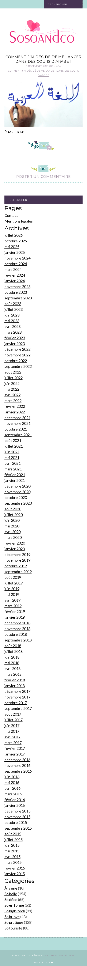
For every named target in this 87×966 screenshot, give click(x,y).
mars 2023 (13, 332)
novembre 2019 (17, 560)
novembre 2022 (17, 355)
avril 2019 (12, 600)
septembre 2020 (18, 503)
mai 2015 (11, 851)
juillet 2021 (13, 446)
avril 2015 (12, 856)
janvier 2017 (14, 754)
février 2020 (14, 543)
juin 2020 (11, 520)
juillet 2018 (13, 651)
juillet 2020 (13, 514)
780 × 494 (55, 66)
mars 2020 (13, 537)
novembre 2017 (17, 697)
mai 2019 (11, 594)
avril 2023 (12, 326)
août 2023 (12, 303)
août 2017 (12, 714)
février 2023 (14, 338)
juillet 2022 (13, 377)
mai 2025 (11, 246)
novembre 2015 (17, 816)
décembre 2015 (17, 811)
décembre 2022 (17, 349)
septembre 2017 (18, 708)
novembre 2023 (17, 286)
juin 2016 (11, 776)
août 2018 (12, 645)
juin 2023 (11, 315)
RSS (46, 955)
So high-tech (14, 911)
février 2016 (14, 799)
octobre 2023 (15, 292)
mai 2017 (11, 731)
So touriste (13, 928)
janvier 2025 (14, 252)
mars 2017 (13, 742)
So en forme (14, 905)
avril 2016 (12, 788)
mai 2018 (11, 662)
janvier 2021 (14, 480)
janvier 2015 (14, 873)
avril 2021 (12, 463)
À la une (10, 888)
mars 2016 (13, 794)
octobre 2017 (15, 702)
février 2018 (14, 680)
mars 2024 (13, 269)
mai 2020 (11, 526)
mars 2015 (13, 862)
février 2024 (14, 275)
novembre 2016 (17, 765)
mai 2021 (11, 457)
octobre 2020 (15, 497)
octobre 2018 (15, 634)
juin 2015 (11, 845)
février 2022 (14, 406)
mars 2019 (13, 605)
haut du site (42, 962)
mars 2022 (13, 400)
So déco (10, 899)
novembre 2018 (17, 628)
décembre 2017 (17, 691)
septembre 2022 (18, 366)
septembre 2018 (18, 640)
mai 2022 (11, 389)
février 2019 (14, 611)
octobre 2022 (15, 360)
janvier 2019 (14, 617)
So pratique (13, 922)
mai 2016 (11, 782)
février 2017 (14, 748)
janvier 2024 (14, 281)
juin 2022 (11, 383)
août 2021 (12, 440)
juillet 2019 (13, 583)
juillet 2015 (13, 839)
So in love (12, 916)
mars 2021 (13, 469)
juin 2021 (11, 452)
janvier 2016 (14, 805)
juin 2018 (11, 657)
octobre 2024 (15, 263)
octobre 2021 (15, 429)
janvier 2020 (14, 548)
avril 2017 (12, 737)
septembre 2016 (18, 771)
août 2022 (12, 372)
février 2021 (14, 474)
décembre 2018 (17, 623)
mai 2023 (11, 320)
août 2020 (12, 509)
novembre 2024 (17, 258)
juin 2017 (11, 725)
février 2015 (14, 868)
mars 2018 (13, 674)
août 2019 (12, 577)
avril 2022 (12, 395)
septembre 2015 (18, 828)
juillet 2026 (13, 235)
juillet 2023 (13, 309)
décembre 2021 (17, 417)
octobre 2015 (15, 822)
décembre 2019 (17, 554)
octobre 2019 (15, 566)
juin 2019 (11, 588)
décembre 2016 (17, 759)
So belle (10, 893)
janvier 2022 (14, 412)
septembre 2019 (18, 571)
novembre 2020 (17, 491)
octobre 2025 (15, 241)
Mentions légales (18, 221)
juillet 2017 (13, 719)
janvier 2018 (14, 685)
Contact (11, 215)
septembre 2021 (18, 434)
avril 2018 (12, 668)
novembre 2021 (17, 423)
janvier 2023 (14, 343)
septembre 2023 (18, 298)
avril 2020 (12, 531)
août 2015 (12, 833)
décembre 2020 (17, 486)
